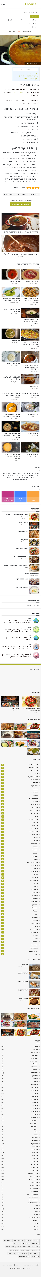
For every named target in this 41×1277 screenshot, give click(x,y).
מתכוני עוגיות (35, 825)
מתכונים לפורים (34, 929)
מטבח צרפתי (35, 850)
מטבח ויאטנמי (34, 945)
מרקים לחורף (8, 194)
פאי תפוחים (25, 964)
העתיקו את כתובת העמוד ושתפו (20, 204)
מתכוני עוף (35, 801)
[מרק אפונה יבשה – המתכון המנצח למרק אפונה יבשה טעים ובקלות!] (33, 751)
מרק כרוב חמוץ (33, 73)
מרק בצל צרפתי (34, 386)
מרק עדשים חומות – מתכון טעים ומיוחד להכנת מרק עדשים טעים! (31, 300)
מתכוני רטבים (34, 813)
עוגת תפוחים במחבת (22, 981)
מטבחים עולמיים (34, 932)
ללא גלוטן (35, 795)
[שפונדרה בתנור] (34, 525)
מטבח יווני (35, 859)
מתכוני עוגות (35, 834)
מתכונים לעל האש (21, 1247)
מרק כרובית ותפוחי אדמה (12, 363)
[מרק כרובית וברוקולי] (30, 447)
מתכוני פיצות (35, 892)
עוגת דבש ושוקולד (23, 998)
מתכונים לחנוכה (34, 923)
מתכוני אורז (35, 822)
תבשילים (36, 886)
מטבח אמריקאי (34, 804)
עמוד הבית (35, 12)
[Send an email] (33, 32)
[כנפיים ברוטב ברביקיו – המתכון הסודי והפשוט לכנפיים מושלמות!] (33, 743)
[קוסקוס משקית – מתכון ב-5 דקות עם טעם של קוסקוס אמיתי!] (7, 743)
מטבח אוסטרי (34, 889)
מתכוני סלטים (34, 780)
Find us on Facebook (33, 605)
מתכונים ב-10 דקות (33, 776)
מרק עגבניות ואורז (14, 281)
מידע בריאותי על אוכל (19, 1240)
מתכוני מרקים (27, 12)
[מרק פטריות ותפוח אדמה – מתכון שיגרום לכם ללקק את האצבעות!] (30, 313)
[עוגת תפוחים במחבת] (34, 984)
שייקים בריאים (11, 1253)
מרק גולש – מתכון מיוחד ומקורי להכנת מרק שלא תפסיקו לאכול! (32, 367)
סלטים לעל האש (14, 1250)
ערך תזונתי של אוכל (34, 1253)
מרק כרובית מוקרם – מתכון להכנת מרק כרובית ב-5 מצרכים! (12, 456)
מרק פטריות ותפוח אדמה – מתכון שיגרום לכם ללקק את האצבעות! (31, 321)
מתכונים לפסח (34, 847)
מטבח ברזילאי (34, 908)
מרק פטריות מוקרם (33, 414)
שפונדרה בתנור (23, 523)
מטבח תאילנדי (34, 871)
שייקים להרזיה (35, 1256)
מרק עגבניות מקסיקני (32, 281)
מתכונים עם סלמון (10, 1247)
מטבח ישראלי (34, 844)
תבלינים (36, 838)
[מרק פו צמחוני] (11, 334)
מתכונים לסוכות (34, 948)
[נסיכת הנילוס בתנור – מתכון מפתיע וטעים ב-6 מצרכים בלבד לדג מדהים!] (20, 743)
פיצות (36, 914)
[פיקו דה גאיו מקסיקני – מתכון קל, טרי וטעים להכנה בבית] (34, 517)
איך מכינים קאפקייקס (22, 579)
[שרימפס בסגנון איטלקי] (34, 551)
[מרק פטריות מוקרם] (30, 407)
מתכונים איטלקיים (33, 831)
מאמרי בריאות (34, 770)
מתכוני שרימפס (35, 1250)
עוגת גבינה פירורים (23, 973)
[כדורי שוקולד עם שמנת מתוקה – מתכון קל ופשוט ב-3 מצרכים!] (7, 734)
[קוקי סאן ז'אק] (34, 542)
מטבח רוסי (35, 938)
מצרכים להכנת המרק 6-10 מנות (27, 76)
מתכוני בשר (35, 789)
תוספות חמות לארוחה (24, 1256)
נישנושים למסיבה (25, 1250)
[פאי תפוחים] (34, 967)
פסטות (36, 816)
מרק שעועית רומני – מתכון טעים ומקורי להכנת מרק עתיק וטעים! (11, 435)
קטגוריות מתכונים (33, 951)
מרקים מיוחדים (26, 1243)
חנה (30, 644)
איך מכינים (28, 1240)
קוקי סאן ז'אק (24, 540)
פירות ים (36, 841)
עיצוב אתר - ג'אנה (7, 1265)
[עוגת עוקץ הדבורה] (34, 534)
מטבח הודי (35, 935)
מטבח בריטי (35, 926)
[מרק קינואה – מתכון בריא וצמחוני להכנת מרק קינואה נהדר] (30, 335)
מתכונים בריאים (34, 810)
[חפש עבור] (39, 5)
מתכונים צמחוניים (33, 767)
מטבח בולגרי (35, 911)
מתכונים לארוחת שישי (33, 1247)
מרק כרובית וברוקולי (33, 454)
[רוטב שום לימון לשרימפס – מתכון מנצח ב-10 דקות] (7, 726)
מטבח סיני (35, 853)
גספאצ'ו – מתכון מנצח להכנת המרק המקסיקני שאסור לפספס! (11, 395)
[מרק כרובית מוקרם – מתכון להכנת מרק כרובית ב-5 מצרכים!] (11, 447)
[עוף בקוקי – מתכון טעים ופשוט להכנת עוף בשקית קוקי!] (20, 734)
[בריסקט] (33, 735)
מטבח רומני (35, 877)
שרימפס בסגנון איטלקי (22, 548)
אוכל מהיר (35, 783)
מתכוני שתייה (34, 792)
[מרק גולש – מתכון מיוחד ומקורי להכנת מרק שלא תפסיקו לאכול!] (30, 357)
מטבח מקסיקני (34, 865)
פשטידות (36, 874)
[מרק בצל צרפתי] (30, 379)
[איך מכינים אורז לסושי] (34, 590)
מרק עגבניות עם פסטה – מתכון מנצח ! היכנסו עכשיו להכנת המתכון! (12, 377)
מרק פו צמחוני (15, 340)
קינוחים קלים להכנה (22, 1253)
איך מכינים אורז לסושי (22, 587)
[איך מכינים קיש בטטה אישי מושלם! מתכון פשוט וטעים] (34, 568)
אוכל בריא (36, 1240)
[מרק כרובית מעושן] (30, 426)
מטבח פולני (33, 194)
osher (36, 32)
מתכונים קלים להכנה (33, 764)
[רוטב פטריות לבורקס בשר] (34, 559)
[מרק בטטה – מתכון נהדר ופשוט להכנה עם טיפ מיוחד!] (11, 407)
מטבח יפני (35, 868)
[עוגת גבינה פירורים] (34, 975)
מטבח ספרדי (35, 917)
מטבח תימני (35, 899)
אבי (30, 653)
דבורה (29, 627)
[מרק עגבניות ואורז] (11, 274)
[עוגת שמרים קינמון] (34, 992)
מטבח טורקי (35, 905)
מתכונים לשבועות (33, 819)
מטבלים (36, 883)
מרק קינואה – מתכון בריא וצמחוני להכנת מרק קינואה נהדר (31, 344)
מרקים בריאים (21, 194)
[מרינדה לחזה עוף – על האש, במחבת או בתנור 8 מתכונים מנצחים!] (33, 726)
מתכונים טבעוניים (33, 798)
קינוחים (36, 773)
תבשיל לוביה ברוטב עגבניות (32, 574)
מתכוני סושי (35, 920)
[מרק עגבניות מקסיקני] (30, 274)
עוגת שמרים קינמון (23, 990)
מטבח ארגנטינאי (34, 880)
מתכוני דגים (35, 807)
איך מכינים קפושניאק (31, 79)
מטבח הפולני (17, 92)
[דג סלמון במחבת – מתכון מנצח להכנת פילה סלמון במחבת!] (20, 726)
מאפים (36, 954)
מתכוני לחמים (17, 1243)
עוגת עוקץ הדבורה (23, 531)
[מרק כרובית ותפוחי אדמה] (11, 356)
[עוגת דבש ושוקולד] (34, 1001)
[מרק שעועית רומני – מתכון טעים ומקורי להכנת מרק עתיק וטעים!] (11, 426)
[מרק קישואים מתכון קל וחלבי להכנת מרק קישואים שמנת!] (11, 292)
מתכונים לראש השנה (32, 862)
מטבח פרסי (35, 896)
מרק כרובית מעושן (34, 433)
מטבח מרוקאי (34, 856)
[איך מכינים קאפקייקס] (34, 581)
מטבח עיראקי (34, 902)
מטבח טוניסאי (34, 828)
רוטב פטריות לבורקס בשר (21, 557)
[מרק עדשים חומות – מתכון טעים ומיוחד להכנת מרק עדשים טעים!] (30, 292)
